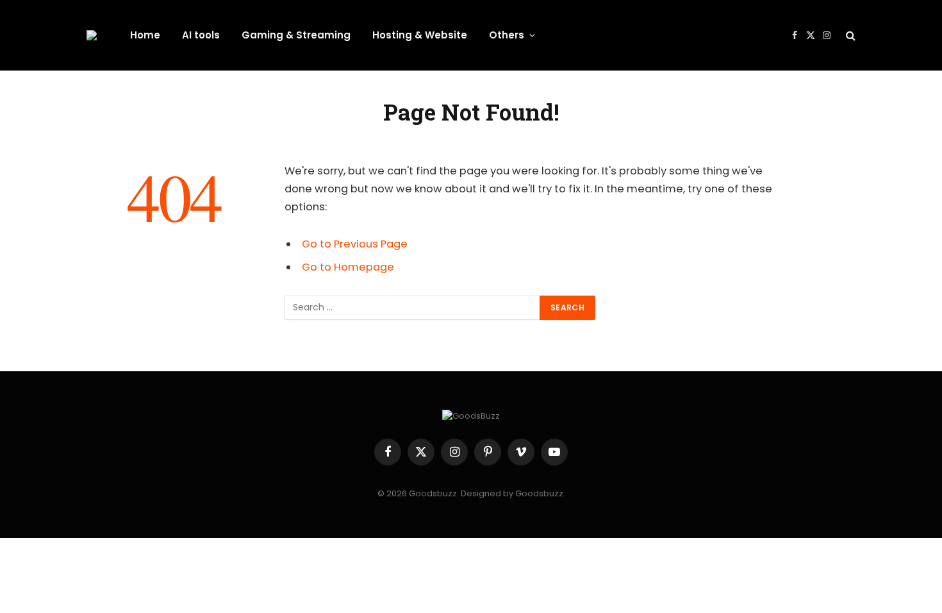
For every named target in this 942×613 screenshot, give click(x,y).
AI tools (201, 35)
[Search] (849, 35)
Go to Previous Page (355, 244)
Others (506, 35)
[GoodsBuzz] (92, 35)
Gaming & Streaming (296, 35)
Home (145, 35)
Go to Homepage (348, 267)
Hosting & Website (419, 35)
